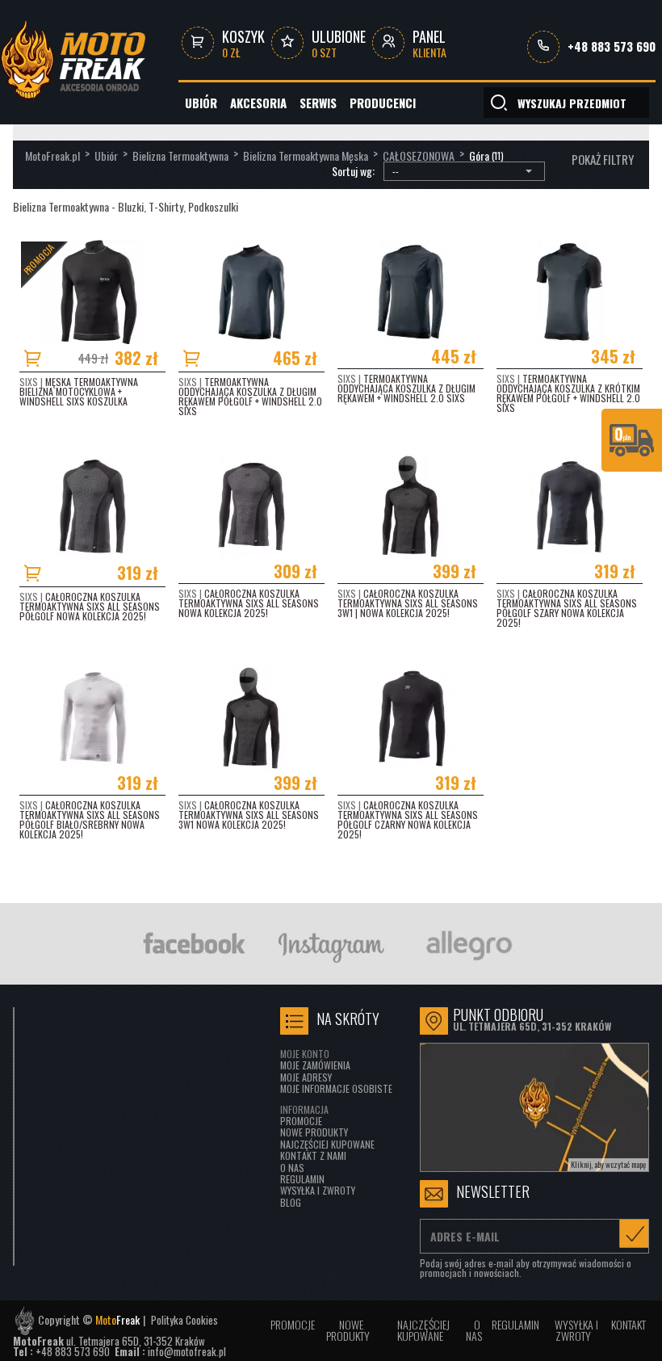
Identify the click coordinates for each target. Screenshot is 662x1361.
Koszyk (243, 43)
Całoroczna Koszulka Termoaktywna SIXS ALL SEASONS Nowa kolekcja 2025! (248, 603)
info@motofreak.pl (187, 1351)
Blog (290, 1202)
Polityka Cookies (184, 1320)
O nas (292, 1167)
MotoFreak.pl (52, 156)
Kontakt (628, 1324)
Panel (429, 43)
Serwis (318, 102)
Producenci (383, 102)
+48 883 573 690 (612, 46)
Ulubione (339, 43)
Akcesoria (258, 102)
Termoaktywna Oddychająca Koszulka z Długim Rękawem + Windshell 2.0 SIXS (406, 388)
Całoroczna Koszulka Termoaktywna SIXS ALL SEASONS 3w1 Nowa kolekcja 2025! (248, 814)
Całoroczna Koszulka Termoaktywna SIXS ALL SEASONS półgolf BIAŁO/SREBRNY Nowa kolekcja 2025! (89, 819)
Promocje (301, 1121)
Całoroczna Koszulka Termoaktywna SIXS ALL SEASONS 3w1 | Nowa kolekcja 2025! (407, 603)
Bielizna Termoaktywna (180, 156)
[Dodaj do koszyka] (36, 358)
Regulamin (302, 1179)
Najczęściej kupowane (327, 1144)
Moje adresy (306, 1077)
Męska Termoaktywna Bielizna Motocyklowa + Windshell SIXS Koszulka (78, 391)
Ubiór (201, 102)
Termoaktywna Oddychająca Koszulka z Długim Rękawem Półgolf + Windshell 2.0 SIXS (250, 396)
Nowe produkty (314, 1132)
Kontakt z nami (313, 1155)
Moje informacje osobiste (336, 1088)
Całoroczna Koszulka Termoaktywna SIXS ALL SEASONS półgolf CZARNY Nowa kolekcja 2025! (407, 819)
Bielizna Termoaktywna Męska (305, 156)
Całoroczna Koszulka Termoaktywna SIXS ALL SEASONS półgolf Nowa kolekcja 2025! (89, 606)
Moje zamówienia (315, 1065)
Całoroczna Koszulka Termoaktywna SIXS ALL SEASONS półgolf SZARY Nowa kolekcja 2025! (567, 607)
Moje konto (304, 1054)
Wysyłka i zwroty (317, 1190)
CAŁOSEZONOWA (419, 156)
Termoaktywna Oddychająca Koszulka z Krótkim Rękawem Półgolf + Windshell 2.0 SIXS (568, 393)
